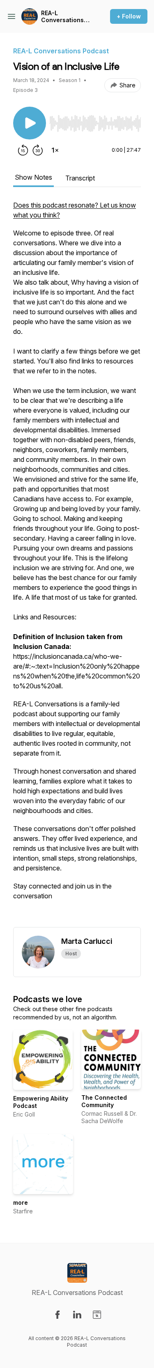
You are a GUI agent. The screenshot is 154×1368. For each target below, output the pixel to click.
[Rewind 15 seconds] (23, 150)
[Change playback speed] (55, 150)
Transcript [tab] (80, 178)
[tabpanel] (77, 563)
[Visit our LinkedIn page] (77, 1315)
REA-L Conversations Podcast (62, 16)
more (20, 1202)
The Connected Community (104, 1101)
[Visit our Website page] (97, 1315)
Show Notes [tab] (33, 177)
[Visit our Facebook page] (57, 1315)
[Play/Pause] (29, 123)
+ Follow (129, 16)
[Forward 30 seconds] (38, 150)
